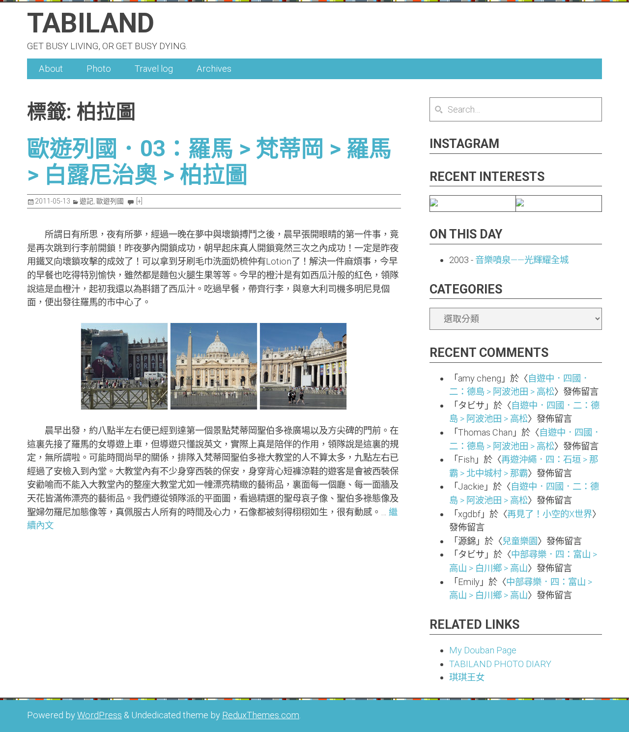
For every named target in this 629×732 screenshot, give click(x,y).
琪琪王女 (467, 677)
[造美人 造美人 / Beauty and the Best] (520, 203)
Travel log (154, 68)
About (51, 68)
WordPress (99, 715)
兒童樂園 (520, 541)
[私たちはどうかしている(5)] (434, 203)
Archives (214, 68)
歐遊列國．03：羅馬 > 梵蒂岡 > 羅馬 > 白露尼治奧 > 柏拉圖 (209, 161)
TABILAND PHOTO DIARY (500, 664)
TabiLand (90, 23)
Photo (98, 68)
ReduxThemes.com (260, 715)
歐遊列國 (110, 201)
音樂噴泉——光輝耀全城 (522, 260)
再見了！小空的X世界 (549, 514)
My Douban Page (482, 650)
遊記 (86, 201)
